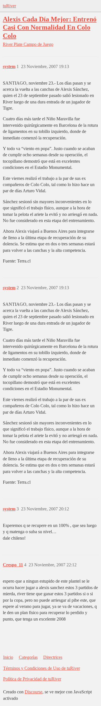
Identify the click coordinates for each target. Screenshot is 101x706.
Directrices (52, 657)
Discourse (33, 691)
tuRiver (9, 5)
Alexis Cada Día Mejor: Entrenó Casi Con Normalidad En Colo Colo (50, 27)
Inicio (8, 657)
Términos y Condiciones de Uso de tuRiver (41, 668)
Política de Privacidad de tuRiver (32, 678)
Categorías (28, 657)
